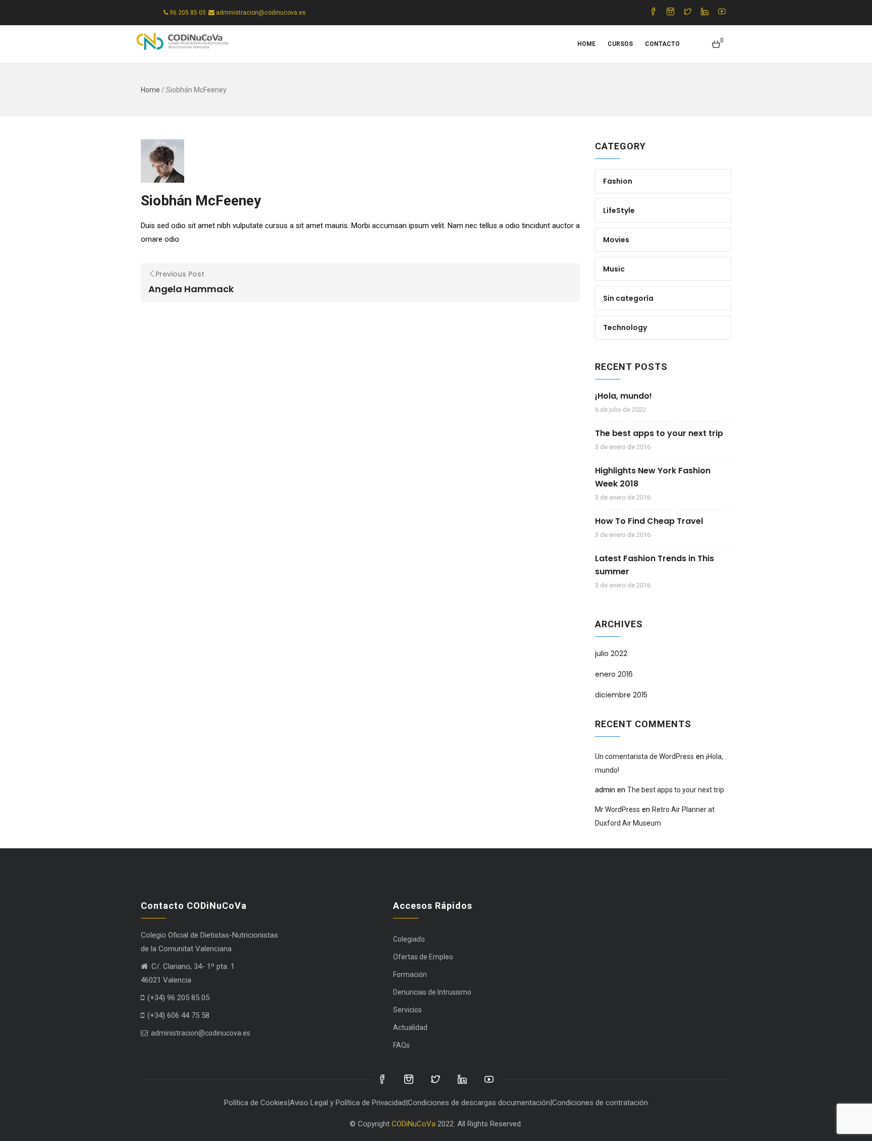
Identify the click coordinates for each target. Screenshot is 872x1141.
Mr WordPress (617, 809)
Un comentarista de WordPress (644, 756)
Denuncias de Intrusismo (432, 992)
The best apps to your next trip (659, 433)
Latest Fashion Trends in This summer (654, 565)
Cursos (620, 43)
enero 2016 (614, 674)
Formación (410, 974)
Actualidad (410, 1027)
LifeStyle (619, 210)
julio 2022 (611, 653)
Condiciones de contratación (600, 1102)
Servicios (407, 1010)
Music (614, 269)
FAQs (401, 1045)
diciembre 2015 (621, 695)
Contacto (662, 43)
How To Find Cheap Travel (649, 521)
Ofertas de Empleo (423, 957)
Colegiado (409, 939)
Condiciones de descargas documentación (479, 1102)
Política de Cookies (256, 1102)
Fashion (617, 181)
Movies (616, 240)
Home (586, 43)
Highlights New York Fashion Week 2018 (653, 477)
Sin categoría (628, 298)
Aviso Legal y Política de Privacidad (348, 1102)
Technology (625, 327)
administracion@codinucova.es (199, 1033)
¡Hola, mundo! (623, 396)
